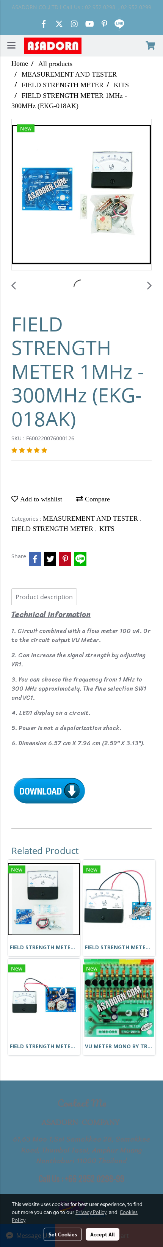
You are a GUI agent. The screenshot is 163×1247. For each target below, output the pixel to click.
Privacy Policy (91, 1211)
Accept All (102, 1234)
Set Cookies (63, 1234)
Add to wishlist (40, 499)
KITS (106, 528)
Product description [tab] (44, 597)
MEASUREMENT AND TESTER (91, 518)
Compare (96, 499)
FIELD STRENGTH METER (53, 528)
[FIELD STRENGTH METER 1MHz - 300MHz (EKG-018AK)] (81, 195)
